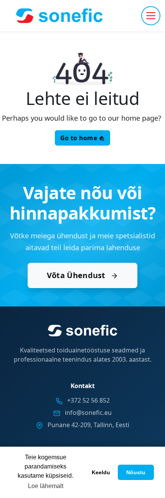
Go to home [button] (79, 138)
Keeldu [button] (101, 472)
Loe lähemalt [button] (45, 486)
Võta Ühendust (77, 275)
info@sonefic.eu (88, 412)
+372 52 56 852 (88, 400)
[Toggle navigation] (150, 15)
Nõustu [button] (135, 472)
